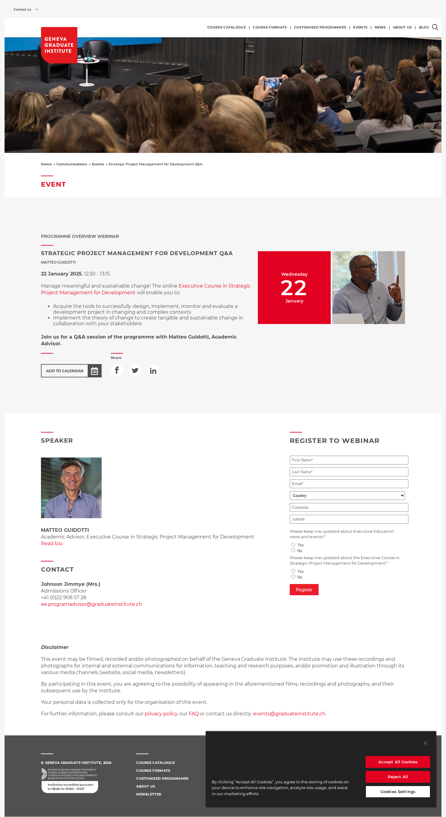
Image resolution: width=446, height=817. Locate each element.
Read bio (52, 543)
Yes (300, 545)
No (299, 551)
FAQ (194, 714)
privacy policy (161, 714)
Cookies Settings (397, 791)
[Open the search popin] (435, 27)
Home (46, 164)
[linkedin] (153, 371)
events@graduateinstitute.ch (289, 714)
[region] (321, 769)
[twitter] (135, 370)
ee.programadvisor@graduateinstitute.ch (91, 604)
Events (98, 164)
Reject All (398, 776)
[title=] (59, 45)
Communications (71, 164)
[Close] (425, 743)
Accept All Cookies (397, 761)
